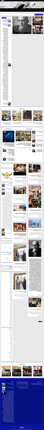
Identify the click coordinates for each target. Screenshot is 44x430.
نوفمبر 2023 (11, 297)
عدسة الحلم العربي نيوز (10, 352)
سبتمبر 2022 (11, 307)
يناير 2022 (11, 313)
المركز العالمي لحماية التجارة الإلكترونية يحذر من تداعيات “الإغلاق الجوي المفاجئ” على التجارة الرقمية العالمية (10, 159)
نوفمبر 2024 (11, 288)
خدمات (40, 174)
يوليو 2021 (11, 317)
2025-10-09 (8, 375)
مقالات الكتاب (10, 357)
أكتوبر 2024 (11, 289)
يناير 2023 (11, 304)
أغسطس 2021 (10, 317)
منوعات (11, 358)
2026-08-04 (20, 124)
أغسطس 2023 (10, 299)
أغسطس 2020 (10, 325)
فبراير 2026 (11, 277)
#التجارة (37, 12)
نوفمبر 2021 (11, 314)
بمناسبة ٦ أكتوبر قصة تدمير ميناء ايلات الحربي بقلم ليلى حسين (39, 140)
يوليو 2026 (11, 274)
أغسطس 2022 (10, 308)
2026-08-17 (22, 236)
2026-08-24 (6, 22)
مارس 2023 (11, 303)
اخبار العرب (37, 9)
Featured (11, 331)
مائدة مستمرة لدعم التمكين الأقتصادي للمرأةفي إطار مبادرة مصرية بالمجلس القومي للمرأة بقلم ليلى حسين (23, 144)
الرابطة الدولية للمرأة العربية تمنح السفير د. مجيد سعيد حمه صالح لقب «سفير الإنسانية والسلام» (20, 263)
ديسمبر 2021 (10, 314)
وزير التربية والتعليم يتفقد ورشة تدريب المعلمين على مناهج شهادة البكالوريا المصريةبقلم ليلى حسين (38, 31)
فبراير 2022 (11, 312)
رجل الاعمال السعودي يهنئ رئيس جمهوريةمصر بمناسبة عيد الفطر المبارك (22, 386)
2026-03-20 (41, 136)
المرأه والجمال (17, 9)
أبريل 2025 (11, 285)
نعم (11, 256)
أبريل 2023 (11, 302)
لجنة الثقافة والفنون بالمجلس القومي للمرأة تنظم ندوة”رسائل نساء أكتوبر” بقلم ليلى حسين (39, 150)
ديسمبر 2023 (10, 296)
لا (11, 256)
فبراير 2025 (11, 286)
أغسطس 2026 (10, 273)
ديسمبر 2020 (10, 322)
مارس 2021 (11, 320)
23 (11, 248)
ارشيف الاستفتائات (10, 260)
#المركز (35, 12)
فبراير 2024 (11, 295)
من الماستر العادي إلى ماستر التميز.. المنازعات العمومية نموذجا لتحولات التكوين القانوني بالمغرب (20, 214)
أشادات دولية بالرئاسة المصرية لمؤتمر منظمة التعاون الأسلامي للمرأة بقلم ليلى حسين (27, 373)
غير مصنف (11, 353)
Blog (11, 329)
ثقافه (11, 345)
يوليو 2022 (11, 309)
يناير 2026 (11, 278)
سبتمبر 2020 (11, 325)
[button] (13, 61)
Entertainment (10, 331)
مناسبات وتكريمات (10, 357)
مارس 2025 (11, 285)
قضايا (11, 355)
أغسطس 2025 (10, 282)
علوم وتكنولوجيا (38, 174)
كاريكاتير (11, 356)
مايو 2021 (11, 319)
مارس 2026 (11, 277)
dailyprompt (26, 381)
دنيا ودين (10, 9)
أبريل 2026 (11, 276)
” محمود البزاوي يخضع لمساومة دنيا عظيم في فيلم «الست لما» (21, 32)
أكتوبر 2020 (11, 324)
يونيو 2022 (11, 309)
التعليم (35, 27)
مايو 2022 (11, 310)
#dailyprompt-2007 (23, 12)
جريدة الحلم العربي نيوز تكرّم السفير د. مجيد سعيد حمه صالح (20, 292)
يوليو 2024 (11, 291)
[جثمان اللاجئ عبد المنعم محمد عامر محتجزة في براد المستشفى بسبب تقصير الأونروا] (3, 388)
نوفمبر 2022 (11, 306)
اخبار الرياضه (21, 9)
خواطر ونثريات (10, 348)
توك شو (13, 9)
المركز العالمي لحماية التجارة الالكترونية (17, 429)
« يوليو (7, 250)
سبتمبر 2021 (11, 316)
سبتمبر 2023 (11, 298)
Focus (11, 332)
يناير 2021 (11, 322)
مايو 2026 (11, 275)
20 (5, 247)
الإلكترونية (20, 381)
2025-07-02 (13, 156)
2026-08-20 (41, 24)
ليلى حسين (30, 146)
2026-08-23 (6, 26)
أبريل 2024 (11, 293)
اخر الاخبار (30, 173)
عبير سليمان (40, 211)
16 (11, 247)
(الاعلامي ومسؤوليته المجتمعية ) (39, 132)
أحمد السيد (40, 231)
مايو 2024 (11, 293)
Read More (30, 149)
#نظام (26, 12)
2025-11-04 (39, 177)
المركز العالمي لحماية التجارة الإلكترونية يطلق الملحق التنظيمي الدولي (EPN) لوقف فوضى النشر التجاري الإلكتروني (8, 145)
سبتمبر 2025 (11, 281)
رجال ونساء (40, 10)
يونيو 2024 (11, 292)
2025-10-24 (41, 147)
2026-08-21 (6, 101)
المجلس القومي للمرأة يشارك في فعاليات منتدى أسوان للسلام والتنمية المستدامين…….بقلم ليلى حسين (39, 145)
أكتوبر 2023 (11, 298)
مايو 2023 (11, 301)
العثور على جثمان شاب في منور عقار (27, 122)
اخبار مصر (40, 9)
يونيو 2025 (11, 283)
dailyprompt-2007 (23, 381)
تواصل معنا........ (10, 267)
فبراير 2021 (11, 321)
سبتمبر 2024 (11, 290)
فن (28, 30)
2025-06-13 (13, 161)
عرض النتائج (7, 259)
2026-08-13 (30, 123)
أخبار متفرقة (11, 335)
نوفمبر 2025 (11, 280)
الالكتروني (18, 381)
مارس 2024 (11, 294)
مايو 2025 (11, 284)
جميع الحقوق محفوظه (30, 429)
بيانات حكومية (41, 28)
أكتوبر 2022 (11, 306)
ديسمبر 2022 (10, 305)
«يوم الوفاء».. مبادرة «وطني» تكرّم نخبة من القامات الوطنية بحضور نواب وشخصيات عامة (5, 20)
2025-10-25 (41, 142)
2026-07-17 (41, 33)
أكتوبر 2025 (11, 280)
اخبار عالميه (33, 9)
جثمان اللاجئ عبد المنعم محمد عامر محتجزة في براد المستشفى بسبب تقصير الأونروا (5, 24)
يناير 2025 (11, 287)
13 (5, 246)
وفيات (11, 360)
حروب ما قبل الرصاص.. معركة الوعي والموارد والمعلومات (38, 23)
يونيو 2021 (11, 318)
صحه (36, 10)
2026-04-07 (41, 133)
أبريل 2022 (11, 311)
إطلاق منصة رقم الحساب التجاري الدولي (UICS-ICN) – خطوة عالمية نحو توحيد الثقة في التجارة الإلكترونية (35, 176)
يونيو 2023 (11, 301)
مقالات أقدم (40, 321)
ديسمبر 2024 (10, 288)
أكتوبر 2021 (11, 315)
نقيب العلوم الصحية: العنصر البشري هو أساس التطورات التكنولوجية (17, 123)
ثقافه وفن (6, 9)
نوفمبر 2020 (11, 323)
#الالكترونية (29, 12)
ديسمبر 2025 (10, 279)
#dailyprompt (19, 12)
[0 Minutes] (27, 120)
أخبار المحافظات (28, 9)
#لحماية (31, 12)
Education (11, 330)
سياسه (11, 350)
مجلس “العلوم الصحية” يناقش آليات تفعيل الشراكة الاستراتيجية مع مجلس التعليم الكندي (6, 123)
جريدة (27, 385)
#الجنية (16, 12)
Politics (11, 333)
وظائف (11, 359)
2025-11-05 (13, 147)
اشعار (11, 341)
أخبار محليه (41, 21)
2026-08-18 (22, 215)
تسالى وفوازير (10, 344)
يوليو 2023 (11, 300)
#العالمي (33, 12)
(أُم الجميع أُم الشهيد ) (39, 135)
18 (8, 247)
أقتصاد (24, 9)
